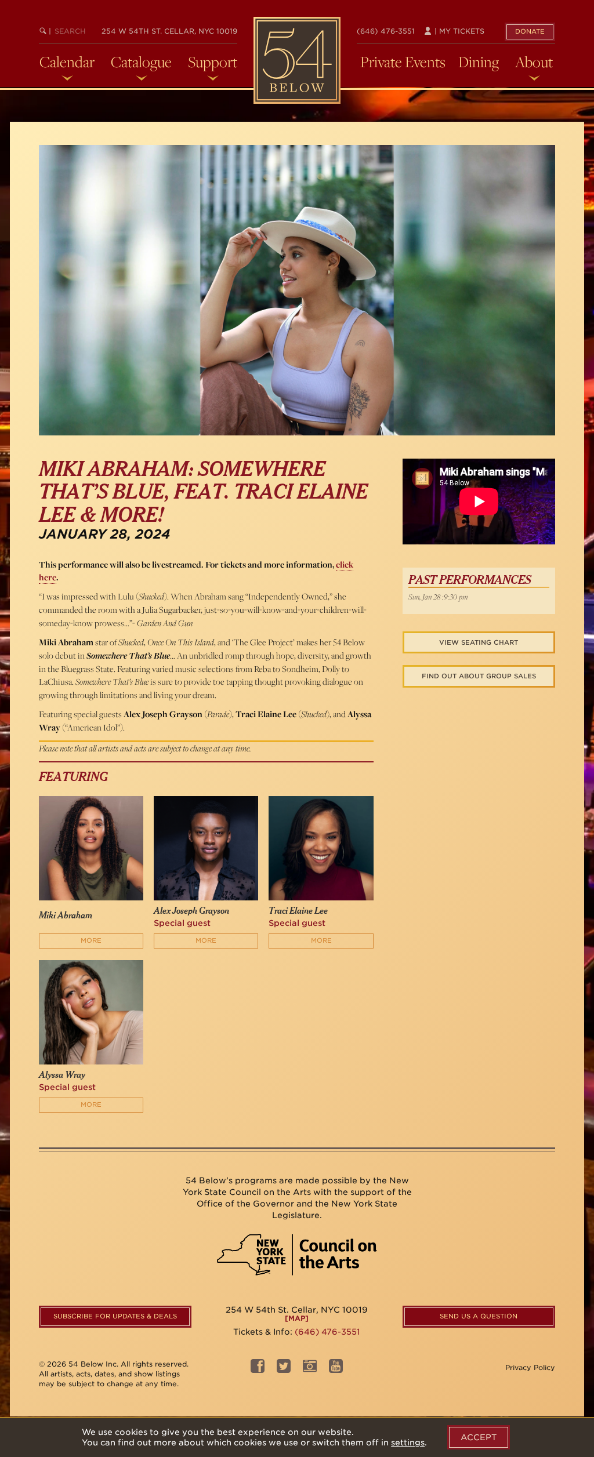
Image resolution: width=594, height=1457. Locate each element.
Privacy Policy (530, 1367)
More (91, 940)
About (534, 62)
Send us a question (478, 1316)
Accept (479, 1437)
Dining (478, 62)
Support (212, 62)
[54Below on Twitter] (284, 1369)
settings (408, 1442)
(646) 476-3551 (386, 31)
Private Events (403, 62)
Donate (530, 31)
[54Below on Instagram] (310, 1369)
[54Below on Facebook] (258, 1369)
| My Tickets (458, 31)
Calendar (67, 62)
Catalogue (141, 62)
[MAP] (297, 1318)
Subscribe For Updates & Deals (115, 1316)
